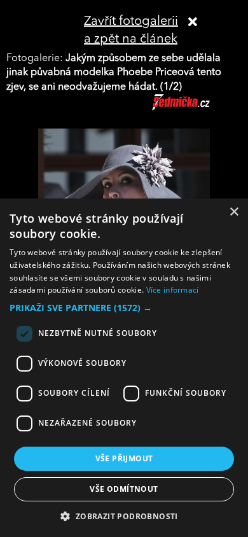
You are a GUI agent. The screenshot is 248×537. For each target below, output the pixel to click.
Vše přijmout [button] (124, 458)
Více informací (172, 289)
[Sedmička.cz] (197, 108)
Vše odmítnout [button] (124, 489)
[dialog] (124, 368)
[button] (124, 308)
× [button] (233, 212)
